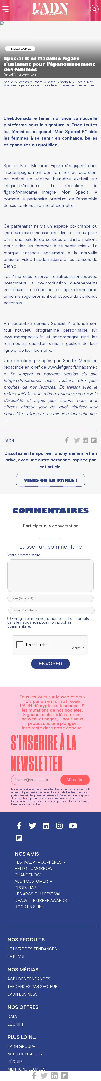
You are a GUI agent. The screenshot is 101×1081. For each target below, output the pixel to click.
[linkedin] (54, 1077)
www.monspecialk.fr (23, 336)
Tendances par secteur (32, 986)
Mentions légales (26, 1069)
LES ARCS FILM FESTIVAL (38, 894)
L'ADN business (22, 994)
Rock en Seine (29, 906)
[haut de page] (92, 1075)
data (12, 1016)
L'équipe (15, 1061)
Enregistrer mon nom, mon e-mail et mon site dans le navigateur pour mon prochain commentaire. (48, 622)
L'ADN (12, 74)
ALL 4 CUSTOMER (31, 881)
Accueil (9, 82)
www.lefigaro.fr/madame (71, 367)
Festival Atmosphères (38, 862)
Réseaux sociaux (20, 48)
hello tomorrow (34, 868)
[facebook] (34, 1077)
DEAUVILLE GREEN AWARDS (41, 900)
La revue (16, 956)
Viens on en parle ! (50, 480)
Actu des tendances (28, 978)
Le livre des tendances (32, 948)
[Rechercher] (94, 9)
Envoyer (50, 663)
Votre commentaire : (24, 555)
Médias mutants (30, 82)
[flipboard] (64, 1077)
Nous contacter (24, 1054)
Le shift (15, 1024)
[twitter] (44, 1077)
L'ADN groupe (21, 1046)
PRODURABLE (28, 887)
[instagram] (59, 827)
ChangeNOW (28, 874)
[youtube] (73, 827)
